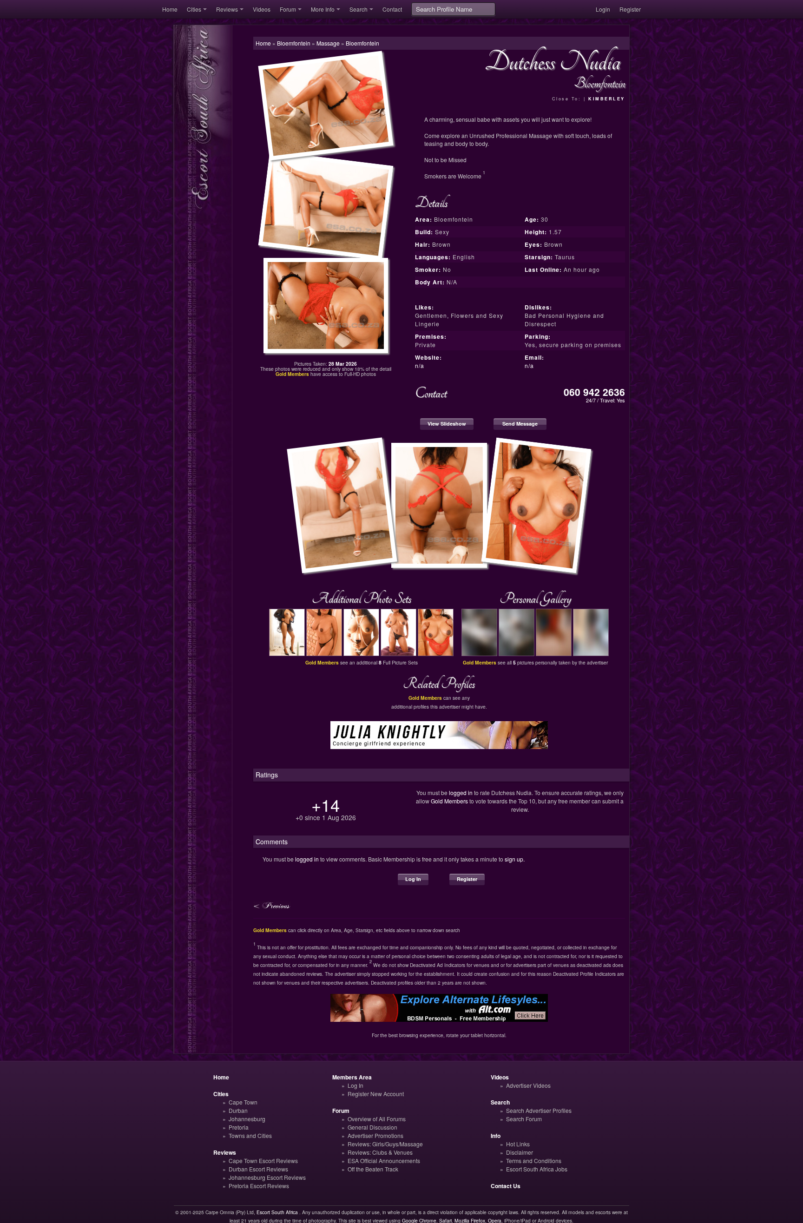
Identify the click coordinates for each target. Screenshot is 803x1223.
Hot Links (518, 1144)
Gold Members (449, 801)
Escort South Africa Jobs (536, 1169)
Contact (392, 9)
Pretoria (239, 1127)
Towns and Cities (250, 1135)
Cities (194, 9)
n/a (419, 365)
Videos (261, 9)
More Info (323, 9)
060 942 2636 (594, 392)
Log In (413, 878)
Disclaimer (519, 1152)
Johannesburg (247, 1119)
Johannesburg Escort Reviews (267, 1177)
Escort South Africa (277, 1212)
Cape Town (243, 1102)
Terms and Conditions (533, 1160)
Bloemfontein (362, 43)
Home (170, 9)
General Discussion (372, 1127)
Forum (288, 9)
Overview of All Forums (377, 1119)
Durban (238, 1110)
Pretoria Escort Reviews (259, 1186)
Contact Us (505, 1186)
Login (603, 9)
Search (358, 9)
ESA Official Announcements (384, 1160)
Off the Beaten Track (373, 1169)
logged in (461, 792)
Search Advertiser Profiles (539, 1110)
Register (630, 9)
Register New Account (376, 1094)
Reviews (227, 9)
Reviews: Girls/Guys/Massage (385, 1144)
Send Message (520, 423)
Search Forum (524, 1119)
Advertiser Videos (528, 1085)
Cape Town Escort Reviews (263, 1160)
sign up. (515, 859)
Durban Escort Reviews (258, 1169)
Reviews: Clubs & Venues (380, 1152)
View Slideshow (447, 423)
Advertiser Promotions (375, 1135)
